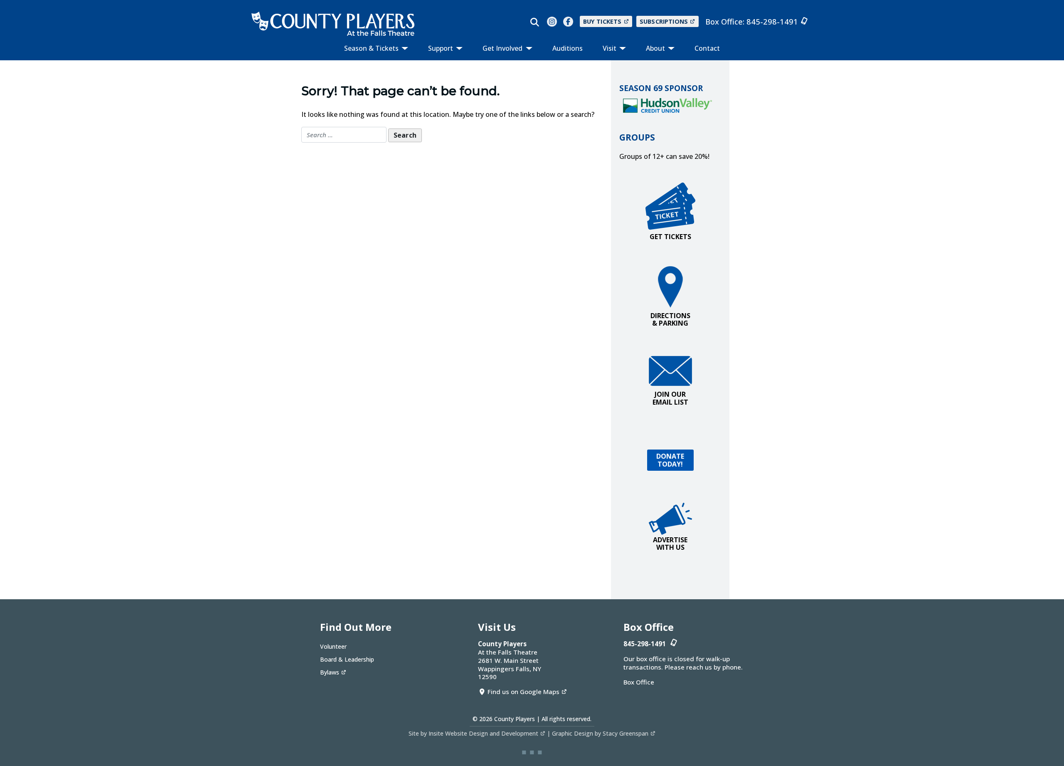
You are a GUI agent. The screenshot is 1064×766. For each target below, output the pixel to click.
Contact (707, 48)
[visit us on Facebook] (568, 22)
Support (441, 48)
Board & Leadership (347, 659)
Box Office (638, 682)
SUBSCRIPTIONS (664, 21)
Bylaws (329, 672)
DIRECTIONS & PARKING (670, 319)
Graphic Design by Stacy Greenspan (600, 733)
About (656, 48)
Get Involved (503, 48)
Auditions (567, 48)
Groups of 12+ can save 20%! (664, 156)
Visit (610, 48)
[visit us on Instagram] (552, 22)
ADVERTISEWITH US (670, 543)
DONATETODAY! (670, 460)
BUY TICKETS (602, 21)
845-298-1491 (772, 21)
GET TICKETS (670, 236)
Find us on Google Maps (523, 691)
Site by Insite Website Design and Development (473, 733)
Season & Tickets (372, 48)
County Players (514, 719)
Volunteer (333, 646)
